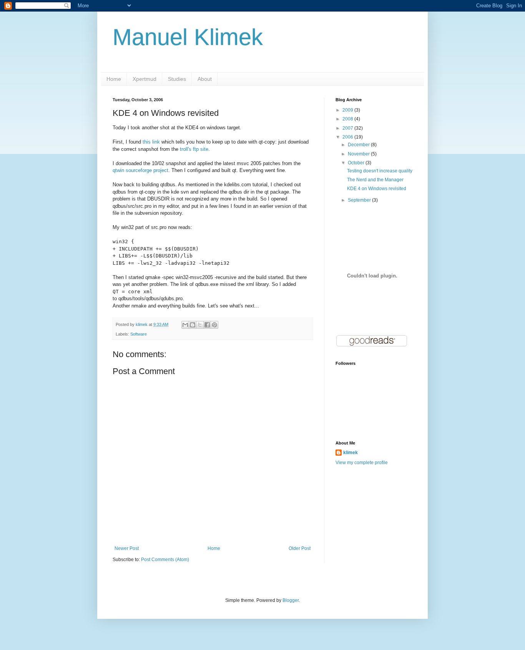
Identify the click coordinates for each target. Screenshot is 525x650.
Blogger (290, 600)
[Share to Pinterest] (214, 325)
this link (151, 142)
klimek (350, 452)
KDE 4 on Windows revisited (376, 188)
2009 (348, 110)
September (360, 200)
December (359, 144)
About (205, 79)
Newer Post (127, 548)
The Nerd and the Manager (375, 179)
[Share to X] (200, 325)
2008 (348, 119)
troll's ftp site (194, 149)
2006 (348, 137)
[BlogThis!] (192, 325)
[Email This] (185, 325)
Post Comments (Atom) (165, 559)
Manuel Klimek (188, 37)
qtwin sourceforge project (140, 170)
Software (138, 334)
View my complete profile (362, 462)
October (357, 162)
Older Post (300, 548)
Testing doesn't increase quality (379, 171)
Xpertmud (144, 79)
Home (113, 79)
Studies (177, 79)
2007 (348, 128)
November (359, 154)
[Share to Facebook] (207, 325)
